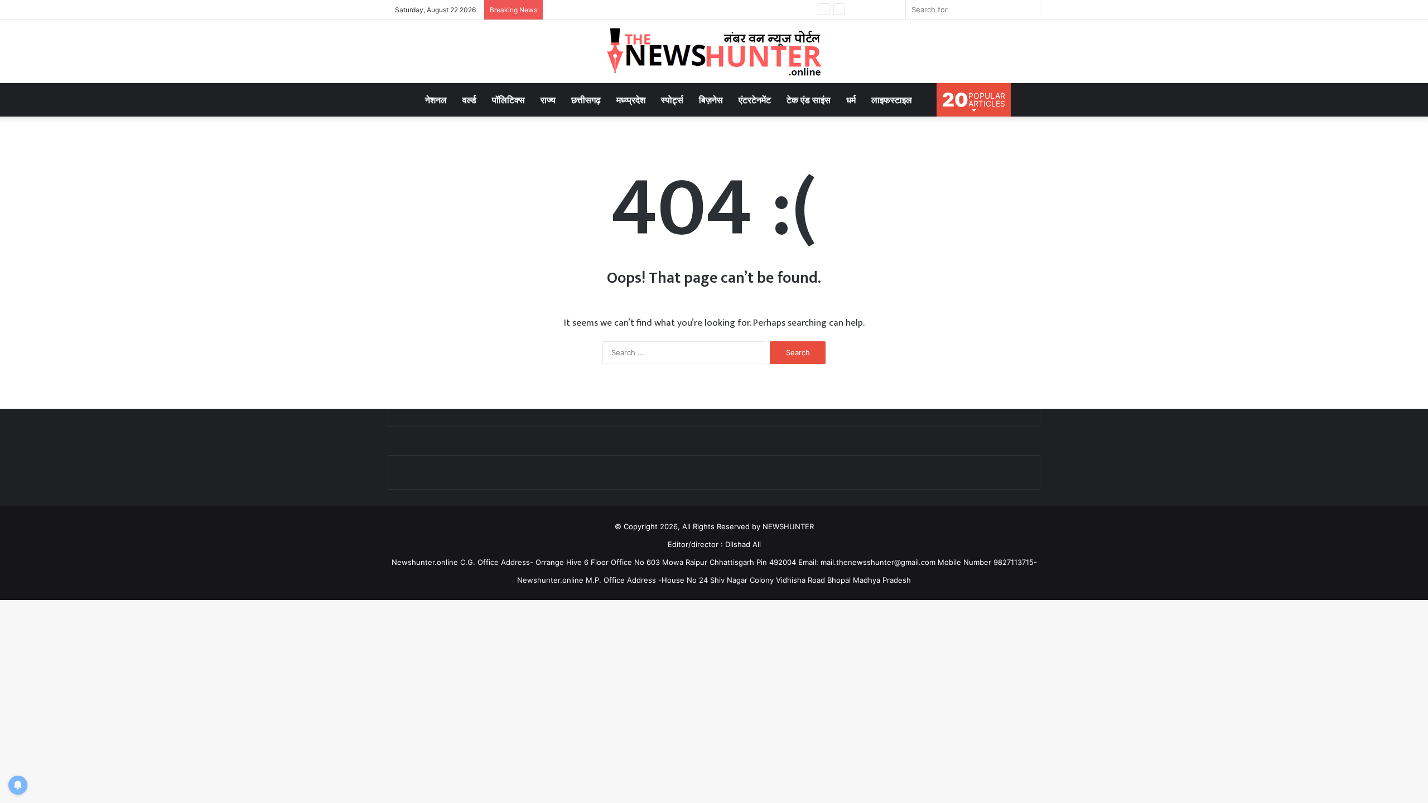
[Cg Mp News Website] (714, 51)
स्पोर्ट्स (672, 99)
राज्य (548, 99)
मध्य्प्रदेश (630, 99)
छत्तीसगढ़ (586, 99)
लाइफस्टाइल (891, 99)
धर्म (851, 99)
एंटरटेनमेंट (755, 99)
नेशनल (436, 99)
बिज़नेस (711, 99)
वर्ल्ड (469, 99)
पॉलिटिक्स (508, 99)
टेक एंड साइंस (809, 99)
